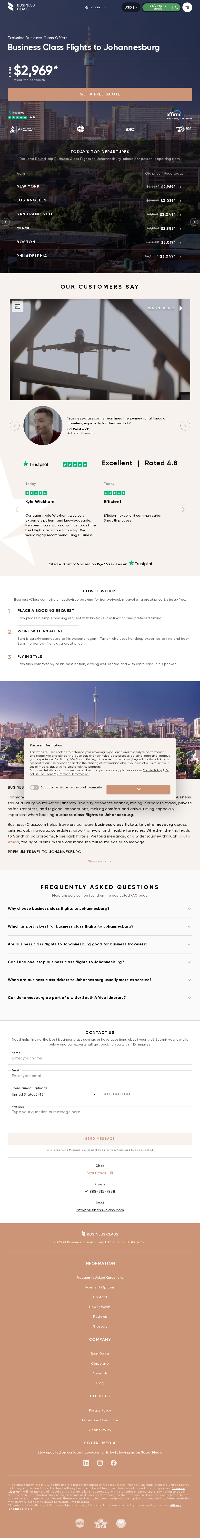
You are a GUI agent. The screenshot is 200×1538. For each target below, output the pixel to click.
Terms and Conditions (100, 1420)
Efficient (112, 502)
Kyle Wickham (39, 502)
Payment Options (100, 1287)
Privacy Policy (100, 1410)
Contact (100, 1297)
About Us (100, 1373)
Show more (97, 861)
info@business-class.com (100, 1210)
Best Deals (100, 1354)
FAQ (135, 895)
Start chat (97, 1173)
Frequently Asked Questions (100, 1277)
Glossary (100, 1326)
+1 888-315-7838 (100, 1192)
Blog (100, 1383)
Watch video (161, 308)
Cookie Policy (100, 1430)
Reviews (100, 1316)
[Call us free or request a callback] (195, 1517)
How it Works (99, 1307)
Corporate (100, 1363)
